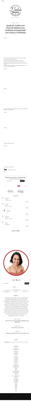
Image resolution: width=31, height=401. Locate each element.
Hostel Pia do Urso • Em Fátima (17, 327)
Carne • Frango (8, 303)
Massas (16, 370)
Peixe (16, 377)
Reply (27, 201)
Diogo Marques (7, 216)
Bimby (24, 301)
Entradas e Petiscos (21, 310)
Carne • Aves (16, 356)
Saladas (16, 315)
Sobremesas (17, 331)
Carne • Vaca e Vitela (19, 303)
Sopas (19, 315)
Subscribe (26, 283)
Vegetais (16, 390)
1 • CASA (20, 299)
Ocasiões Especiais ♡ (16, 372)
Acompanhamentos (6, 301)
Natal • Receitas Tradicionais (16, 371)
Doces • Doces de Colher (8, 310)
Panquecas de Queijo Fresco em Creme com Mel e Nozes (17, 333)
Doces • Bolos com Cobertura (14, 308)
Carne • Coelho (16, 359)
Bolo (16, 354)
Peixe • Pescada (16, 381)
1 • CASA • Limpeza (24, 299)
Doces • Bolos (7, 308)
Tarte (16, 388)
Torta (16, 389)
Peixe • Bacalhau (16, 378)
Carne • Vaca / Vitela (16, 361)
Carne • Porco (13, 303)
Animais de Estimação (16, 349)
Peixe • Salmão (16, 382)
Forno (27, 310)
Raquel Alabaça (7, 198)
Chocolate (25, 303)
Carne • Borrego (16, 357)
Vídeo (22, 315)
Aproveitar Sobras (13, 301)
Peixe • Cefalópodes (15, 380)
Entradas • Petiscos (16, 366)
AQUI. (13, 109)
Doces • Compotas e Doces (23, 308)
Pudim (16, 383)
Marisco (16, 369)
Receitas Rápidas (11, 315)
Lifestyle (16, 368)
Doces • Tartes (15, 310)
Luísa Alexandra (9, 210)
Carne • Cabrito (16, 358)
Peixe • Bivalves (16, 379)
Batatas (21, 301)
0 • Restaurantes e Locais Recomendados (11, 299)
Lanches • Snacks (16, 367)
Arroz (18, 301)
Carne (27, 301)
